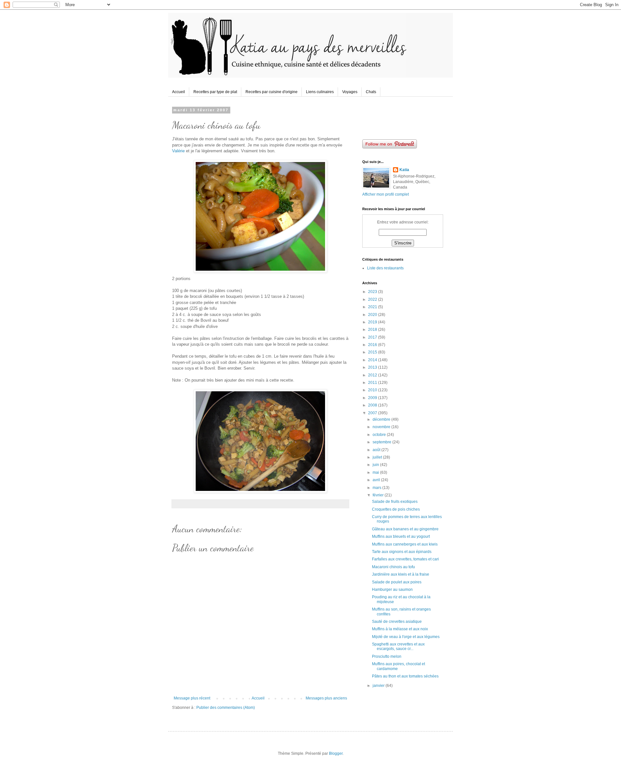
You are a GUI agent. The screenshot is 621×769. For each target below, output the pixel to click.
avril (377, 480)
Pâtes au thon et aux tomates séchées (405, 676)
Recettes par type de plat (215, 92)
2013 (373, 367)
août (377, 450)
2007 (373, 413)
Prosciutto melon (386, 656)
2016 (373, 344)
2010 (373, 390)
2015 (373, 352)
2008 (373, 405)
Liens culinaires (320, 92)
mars (377, 487)
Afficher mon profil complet (385, 194)
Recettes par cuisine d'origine (271, 92)
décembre (382, 419)
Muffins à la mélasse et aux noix (400, 629)
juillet (378, 457)
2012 (373, 375)
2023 (373, 291)
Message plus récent (192, 698)
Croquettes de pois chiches (396, 509)
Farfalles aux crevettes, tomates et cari (405, 559)
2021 (373, 307)
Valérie (178, 150)
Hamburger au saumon (392, 589)
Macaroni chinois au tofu (393, 567)
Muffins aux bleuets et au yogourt (401, 536)
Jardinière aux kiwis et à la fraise (400, 574)
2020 (373, 314)
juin (376, 464)
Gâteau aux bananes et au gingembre (405, 529)
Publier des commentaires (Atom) (225, 707)
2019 (373, 322)
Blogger (336, 753)
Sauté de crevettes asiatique (397, 621)
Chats (371, 92)
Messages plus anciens (326, 698)
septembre (382, 442)
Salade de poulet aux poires (396, 582)
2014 (373, 360)
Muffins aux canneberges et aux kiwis (405, 544)
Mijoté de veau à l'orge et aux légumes (406, 636)
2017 (373, 337)
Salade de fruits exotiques (395, 501)
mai (376, 472)
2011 (373, 382)
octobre (380, 434)
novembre (382, 427)
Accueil (178, 92)
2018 (373, 329)
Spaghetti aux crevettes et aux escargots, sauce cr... (398, 646)
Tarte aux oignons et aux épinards (401, 551)
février (379, 495)
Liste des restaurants (385, 268)
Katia (404, 170)
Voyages (349, 92)
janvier (379, 685)
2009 (373, 397)
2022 (373, 299)
